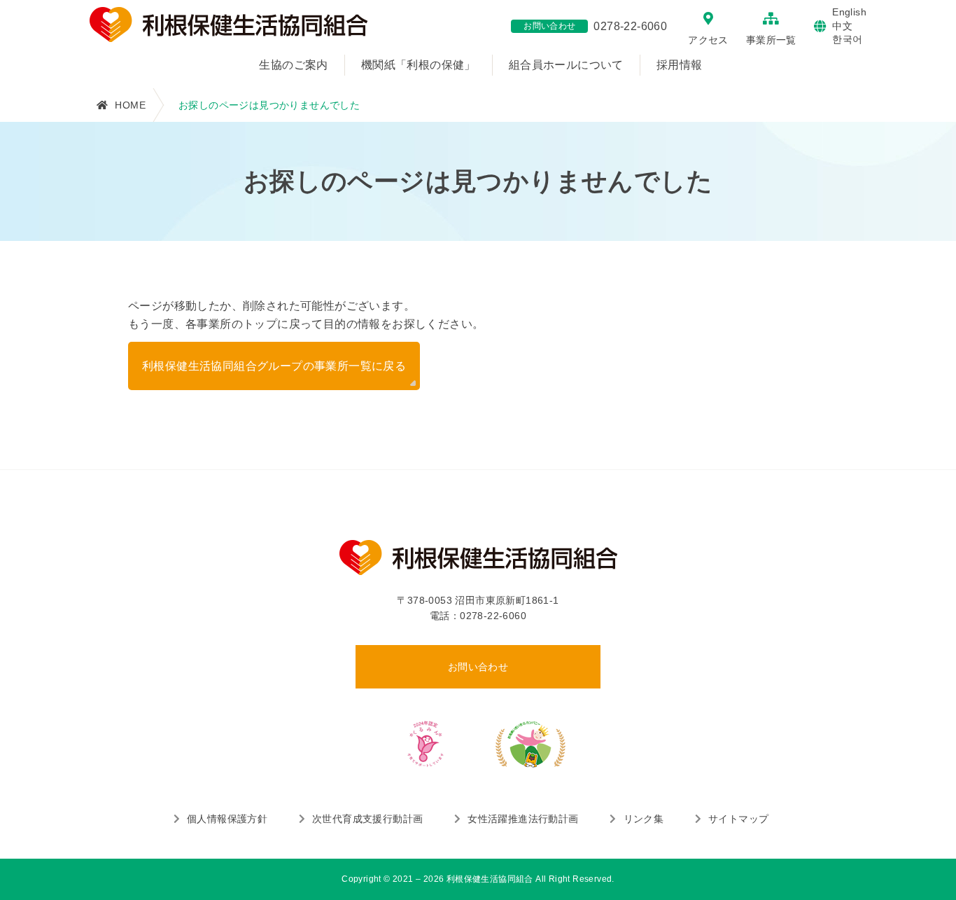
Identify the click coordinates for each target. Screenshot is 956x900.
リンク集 (643, 818)
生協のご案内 (293, 65)
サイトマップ (738, 818)
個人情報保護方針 (227, 818)
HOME (130, 105)
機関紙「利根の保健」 (418, 65)
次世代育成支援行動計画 (367, 818)
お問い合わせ (478, 666)
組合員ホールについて (566, 65)
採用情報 (679, 65)
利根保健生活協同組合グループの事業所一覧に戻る (274, 366)
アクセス (708, 40)
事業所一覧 (771, 40)
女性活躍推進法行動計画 (523, 818)
